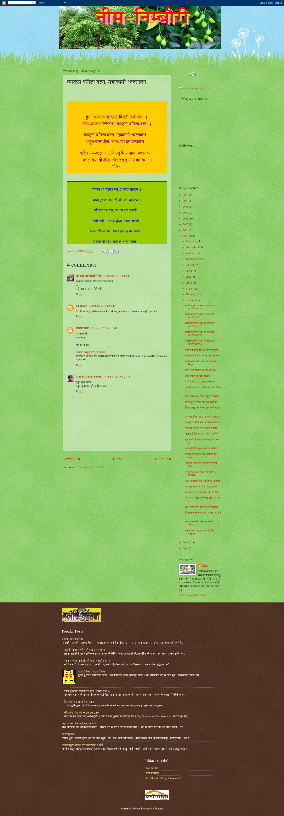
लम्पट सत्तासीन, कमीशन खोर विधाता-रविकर (202, 523)
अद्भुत (89, 142)
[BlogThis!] (107, 251)
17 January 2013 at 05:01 (103, 328)
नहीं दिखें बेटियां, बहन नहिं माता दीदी (201, 434)
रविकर (205, 566)
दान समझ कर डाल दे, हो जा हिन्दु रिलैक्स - (200, 473)
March (190, 288)
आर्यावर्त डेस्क (82, 328)
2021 (186, 195)
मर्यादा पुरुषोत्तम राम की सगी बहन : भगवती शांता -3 (201, 324)
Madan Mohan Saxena (89, 376)
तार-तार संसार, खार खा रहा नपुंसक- (202, 507)
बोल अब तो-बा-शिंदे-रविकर (197, 376)
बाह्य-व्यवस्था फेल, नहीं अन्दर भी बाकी (202, 481)
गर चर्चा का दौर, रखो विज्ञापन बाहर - (202, 428)
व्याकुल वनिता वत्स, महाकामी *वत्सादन (203, 416)
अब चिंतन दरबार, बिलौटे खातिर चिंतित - (203, 388)
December (192, 241)
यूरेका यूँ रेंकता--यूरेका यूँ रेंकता (92, 671)
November (192, 247)
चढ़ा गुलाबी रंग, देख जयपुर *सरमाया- (202, 396)
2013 (186, 236)
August (190, 265)
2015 (186, 224)
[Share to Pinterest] (118, 251)
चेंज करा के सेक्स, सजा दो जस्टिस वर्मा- (201, 464)
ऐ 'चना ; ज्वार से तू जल (72, 639)
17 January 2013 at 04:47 (101, 305)
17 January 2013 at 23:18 (116, 376)
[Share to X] (111, 251)
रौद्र (85, 124)
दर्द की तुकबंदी (68, 734)
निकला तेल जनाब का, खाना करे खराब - (202, 409)
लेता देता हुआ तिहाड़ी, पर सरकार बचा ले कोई (82, 745)
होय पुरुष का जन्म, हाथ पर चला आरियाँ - (203, 514)
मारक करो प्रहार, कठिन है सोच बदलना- (199, 532)
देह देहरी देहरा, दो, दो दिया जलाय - (79, 702)
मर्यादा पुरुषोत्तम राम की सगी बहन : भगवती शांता (201, 315)
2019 (186, 201)
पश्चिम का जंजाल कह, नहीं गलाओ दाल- (200, 455)
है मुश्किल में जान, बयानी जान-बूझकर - (203, 355)
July (188, 271)
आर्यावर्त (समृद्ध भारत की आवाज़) (91, 352)
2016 (186, 218)
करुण (95, 124)
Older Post (163, 458)
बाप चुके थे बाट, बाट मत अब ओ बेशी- (202, 492)
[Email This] (103, 251)
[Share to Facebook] (114, 251)
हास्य (90, 153)
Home (117, 458)
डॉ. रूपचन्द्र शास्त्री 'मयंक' (89, 276)
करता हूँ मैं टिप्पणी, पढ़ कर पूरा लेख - (202, 402)
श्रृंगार (102, 153)
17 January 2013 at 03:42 (117, 276)
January (190, 300)
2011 (186, 548)
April (189, 282)
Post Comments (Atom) (90, 467)
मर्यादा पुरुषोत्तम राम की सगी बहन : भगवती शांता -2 (201, 333)
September (192, 259)
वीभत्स (138, 117)
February (191, 294)
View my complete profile (193, 595)
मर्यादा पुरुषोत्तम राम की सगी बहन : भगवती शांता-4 (201, 306)
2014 (186, 230)
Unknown (81, 306)
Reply (79, 294)
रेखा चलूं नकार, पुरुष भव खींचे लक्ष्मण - (202, 499)
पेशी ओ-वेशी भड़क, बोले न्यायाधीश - (201, 448)
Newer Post (71, 458)
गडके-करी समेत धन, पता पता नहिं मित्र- (201, 362)
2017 (186, 212)
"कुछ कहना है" (152, 768)
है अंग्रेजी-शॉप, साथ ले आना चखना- (202, 422)
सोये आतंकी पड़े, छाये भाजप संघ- (200, 381)
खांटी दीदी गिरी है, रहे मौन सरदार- (200, 370)
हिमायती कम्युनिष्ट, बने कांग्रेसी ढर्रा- (202, 350)
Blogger (158, 808)
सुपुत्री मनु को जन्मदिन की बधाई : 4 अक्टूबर (84, 649)
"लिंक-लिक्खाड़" (153, 773)
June (189, 276)
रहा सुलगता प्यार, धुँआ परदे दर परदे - (202, 486)
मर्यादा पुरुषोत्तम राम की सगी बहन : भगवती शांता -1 (201, 342)
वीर (115, 160)
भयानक (100, 117)
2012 (186, 542)
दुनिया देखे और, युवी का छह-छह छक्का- (82, 712)
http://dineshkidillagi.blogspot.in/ (163, 778)
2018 (186, 206)
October (191, 253)
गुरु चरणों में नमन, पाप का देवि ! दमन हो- (202, 441)
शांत (114, 142)
